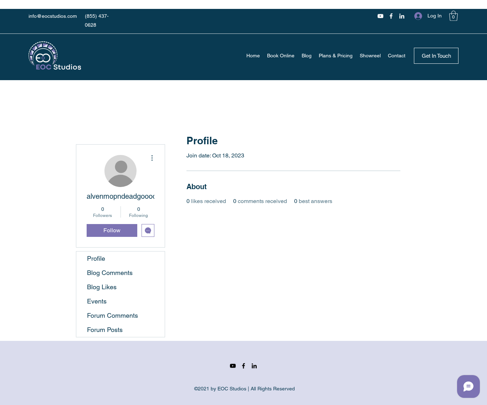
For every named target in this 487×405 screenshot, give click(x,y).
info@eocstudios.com (53, 16)
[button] (453, 16)
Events (97, 301)
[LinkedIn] (401, 16)
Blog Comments (110, 272)
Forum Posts (105, 329)
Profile (96, 258)
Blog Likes (102, 287)
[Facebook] (391, 16)
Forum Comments (112, 315)
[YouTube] (380, 16)
